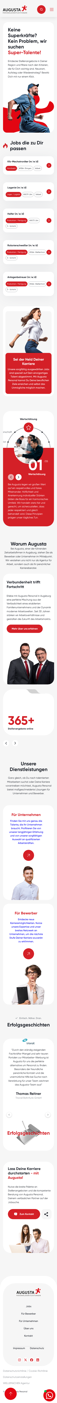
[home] (15, 9)
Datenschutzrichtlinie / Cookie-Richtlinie (25, 1370)
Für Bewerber (28, 1313)
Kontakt (28, 1335)
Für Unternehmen (28, 1321)
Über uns (28, 1328)
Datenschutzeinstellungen (17, 1377)
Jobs (28, 1306)
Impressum (19, 1348)
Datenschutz (37, 1348)
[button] (41, 9)
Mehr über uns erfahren (25, 628)
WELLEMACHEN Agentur (16, 1383)
